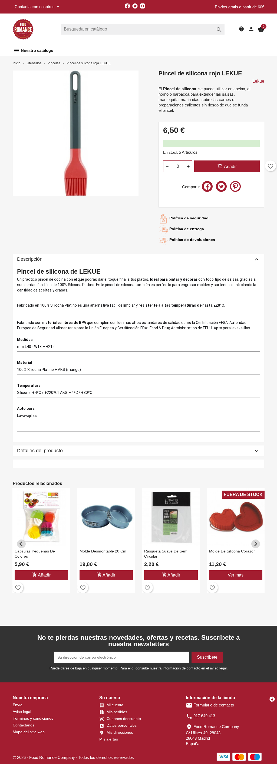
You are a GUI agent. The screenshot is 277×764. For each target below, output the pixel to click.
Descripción (138, 259)
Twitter (135, 6)
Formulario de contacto (210, 705)
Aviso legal (22, 711)
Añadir (227, 166)
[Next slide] (255, 544)
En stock (170, 152)
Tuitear (221, 186)
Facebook (127, 6)
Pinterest (235, 186)
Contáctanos (23, 725)
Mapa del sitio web (29, 732)
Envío (17, 705)
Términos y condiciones (33, 718)
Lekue (258, 81)
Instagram (142, 6)
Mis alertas (108, 739)
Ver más (235, 575)
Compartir (207, 186)
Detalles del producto (138, 451)
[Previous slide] (21, 544)
